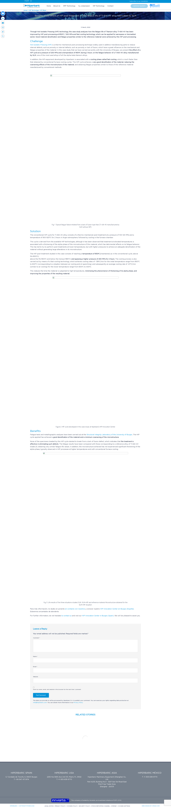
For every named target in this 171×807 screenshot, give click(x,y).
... (47, 10)
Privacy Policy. (78, 702)
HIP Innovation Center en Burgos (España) (117, 609)
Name (35, 656)
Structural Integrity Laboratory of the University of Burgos (109, 434)
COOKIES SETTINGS (124, 806)
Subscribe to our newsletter (139, 1)
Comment (36, 637)
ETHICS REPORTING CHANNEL (101, 806)
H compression (84, 6)
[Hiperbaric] (31, 6)
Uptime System (139, 6)
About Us (56, 6)
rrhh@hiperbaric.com (40, 702)
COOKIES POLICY (72, 806)
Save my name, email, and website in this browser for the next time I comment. (57, 689)
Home (49, 6)
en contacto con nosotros (75, 609)
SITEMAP (114, 806)
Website (35, 676)
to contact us (66, 616)
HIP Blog (42, 10)
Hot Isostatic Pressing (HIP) (41, 45)
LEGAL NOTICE (49, 806)
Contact (110, 6)
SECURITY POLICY (85, 806)
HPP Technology (69, 6)
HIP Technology (98, 6)
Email (35, 666)
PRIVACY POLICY (60, 806)
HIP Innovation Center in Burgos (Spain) (98, 616)
